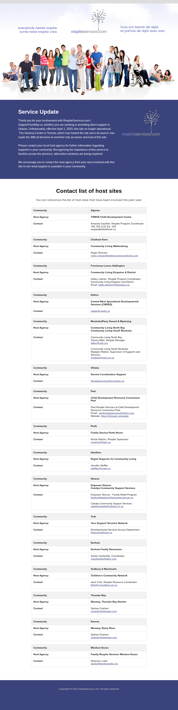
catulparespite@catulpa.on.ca (107, 506)
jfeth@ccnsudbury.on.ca (104, 585)
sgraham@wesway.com (104, 611)
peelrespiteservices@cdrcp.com (117, 413)
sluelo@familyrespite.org (104, 663)
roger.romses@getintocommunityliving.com (114, 255)
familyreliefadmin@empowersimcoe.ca (112, 497)
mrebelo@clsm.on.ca (102, 357)
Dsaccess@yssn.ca (101, 532)
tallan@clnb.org (99, 343)
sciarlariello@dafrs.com (103, 558)
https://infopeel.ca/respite (115, 416)
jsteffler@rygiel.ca (100, 468)
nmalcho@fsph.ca (101, 442)
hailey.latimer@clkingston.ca (113, 284)
